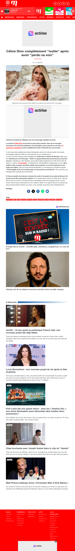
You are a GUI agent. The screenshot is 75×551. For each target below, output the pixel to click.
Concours (20, 521)
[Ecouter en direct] (59, 3)
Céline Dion (18, 143)
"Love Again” (22, 163)
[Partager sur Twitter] (33, 192)
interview (29, 199)
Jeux (68, 17)
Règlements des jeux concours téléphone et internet (54, 540)
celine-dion (9, 199)
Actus (42, 17)
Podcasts (60, 17)
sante (35, 199)
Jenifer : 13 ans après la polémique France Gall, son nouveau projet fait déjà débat (33, 331)
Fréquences (32, 17)
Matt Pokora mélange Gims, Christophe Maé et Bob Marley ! (37, 483)
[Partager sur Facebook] (28, 192)
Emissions (20, 17)
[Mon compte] (68, 3)
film (15, 199)
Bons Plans (20, 514)
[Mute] (28, 11)
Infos (18, 516)
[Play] (2, 11)
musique (23, 199)
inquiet (46, 199)
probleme (52, 199)
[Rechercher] (63, 3)
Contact (9, 514)
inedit (18, 199)
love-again (59, 199)
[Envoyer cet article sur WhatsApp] (42, 192)
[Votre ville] (55, 3)
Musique (50, 17)
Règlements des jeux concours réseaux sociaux (54, 521)
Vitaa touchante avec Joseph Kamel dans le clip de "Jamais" (37, 448)
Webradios (9, 17)
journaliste (40, 199)
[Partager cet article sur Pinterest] (37, 192)
